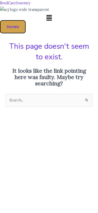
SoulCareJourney (15, 3)
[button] (49, 18)
